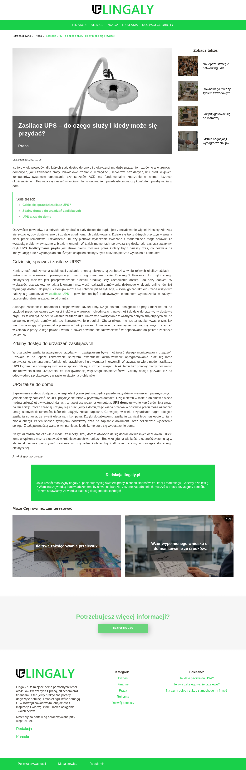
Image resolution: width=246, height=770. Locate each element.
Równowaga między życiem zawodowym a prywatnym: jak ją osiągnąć (218, 91)
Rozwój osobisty (158, 25)
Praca (112, 25)
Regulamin (97, 763)
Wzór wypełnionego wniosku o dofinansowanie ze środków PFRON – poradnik (179, 546)
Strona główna (22, 35)
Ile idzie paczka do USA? (197, 678)
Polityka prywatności (32, 763)
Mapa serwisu (67, 763)
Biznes (97, 25)
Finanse (79, 25)
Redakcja (24, 729)
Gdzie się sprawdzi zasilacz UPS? (46, 204)
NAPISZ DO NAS (123, 628)
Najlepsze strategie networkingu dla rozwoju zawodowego (218, 66)
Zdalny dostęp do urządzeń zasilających (51, 210)
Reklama (130, 25)
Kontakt (22, 737)
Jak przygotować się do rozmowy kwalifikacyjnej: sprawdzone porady (216, 116)
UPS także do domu (36, 216)
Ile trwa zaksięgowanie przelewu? (67, 546)
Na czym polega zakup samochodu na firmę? (196, 690)
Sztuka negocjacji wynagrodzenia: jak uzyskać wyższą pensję (216, 141)
